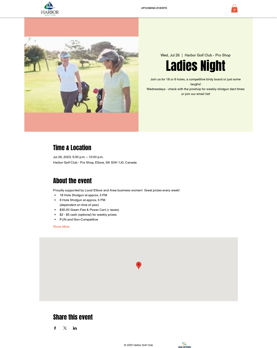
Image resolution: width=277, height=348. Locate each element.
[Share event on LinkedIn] (75, 328)
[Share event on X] (65, 328)
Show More (61, 226)
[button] (234, 8)
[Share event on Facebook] (55, 328)
